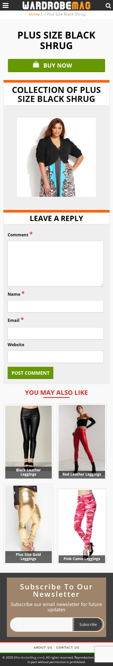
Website (16, 345)
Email (16, 319)
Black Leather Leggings (28, 472)
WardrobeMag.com (29, 657)
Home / (36, 15)
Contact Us (67, 647)
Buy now (57, 65)
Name (16, 293)
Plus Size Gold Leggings (28, 556)
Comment (20, 233)
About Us (43, 647)
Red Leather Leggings (82, 474)
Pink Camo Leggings (82, 558)
